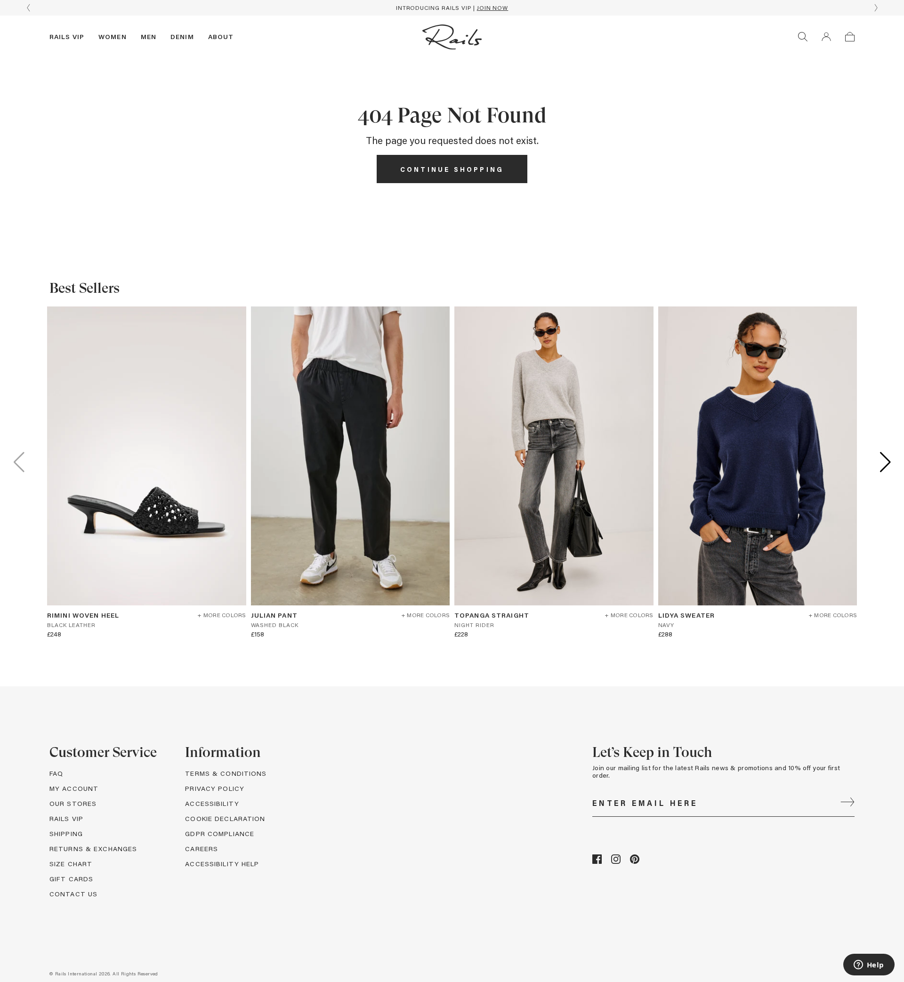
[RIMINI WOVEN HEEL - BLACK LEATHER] (146, 455)
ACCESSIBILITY (212, 803)
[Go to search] (802, 36)
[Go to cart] (850, 36)
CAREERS (201, 848)
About (221, 36)
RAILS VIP (66, 818)
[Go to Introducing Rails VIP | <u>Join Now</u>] (452, 8)
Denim (182, 36)
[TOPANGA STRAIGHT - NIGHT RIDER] (554, 455)
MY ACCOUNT (73, 788)
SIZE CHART (70, 863)
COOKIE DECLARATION (225, 818)
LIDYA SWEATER (686, 615)
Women (112, 36)
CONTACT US (73, 893)
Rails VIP (66, 36)
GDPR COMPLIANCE (219, 833)
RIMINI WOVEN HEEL (83, 615)
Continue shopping (452, 169)
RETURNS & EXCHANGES (93, 848)
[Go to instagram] (616, 861)
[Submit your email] (847, 803)
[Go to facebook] (597, 861)
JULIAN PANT (274, 615)
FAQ (56, 773)
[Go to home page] (452, 36)
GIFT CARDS (71, 878)
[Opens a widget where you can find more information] (869, 965)
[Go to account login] (826, 36)
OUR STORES (73, 803)
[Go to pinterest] (634, 861)
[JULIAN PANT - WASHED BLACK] (350, 455)
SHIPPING (66, 833)
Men (148, 36)
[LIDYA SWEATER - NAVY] (757, 455)
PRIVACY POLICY (214, 788)
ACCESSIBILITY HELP (222, 863)
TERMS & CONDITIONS (225, 773)
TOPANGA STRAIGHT (491, 615)
